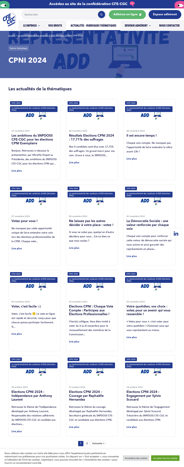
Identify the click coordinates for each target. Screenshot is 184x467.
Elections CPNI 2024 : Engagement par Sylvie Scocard (143, 395)
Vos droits (55, 25)
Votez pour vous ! (25, 221)
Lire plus (17, 170)
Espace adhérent (165, 14)
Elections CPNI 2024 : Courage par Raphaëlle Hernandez (86, 395)
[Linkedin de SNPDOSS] (176, 233)
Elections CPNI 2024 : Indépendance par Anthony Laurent (32, 395)
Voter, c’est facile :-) (26, 306)
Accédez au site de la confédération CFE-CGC (88, 4)
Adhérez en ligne (126, 14)
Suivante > (98, 443)
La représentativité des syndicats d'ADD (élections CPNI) (44, 35)
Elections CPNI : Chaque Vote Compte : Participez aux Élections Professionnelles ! (91, 310)
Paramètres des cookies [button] (136, 458)
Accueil (11, 35)
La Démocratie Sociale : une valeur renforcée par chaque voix (147, 225)
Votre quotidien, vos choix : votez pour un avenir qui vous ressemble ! (148, 310)
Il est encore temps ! (141, 135)
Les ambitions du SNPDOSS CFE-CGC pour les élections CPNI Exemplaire (32, 139)
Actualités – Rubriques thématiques (93, 25)
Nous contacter (169, 25)
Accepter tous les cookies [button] (165, 458)
